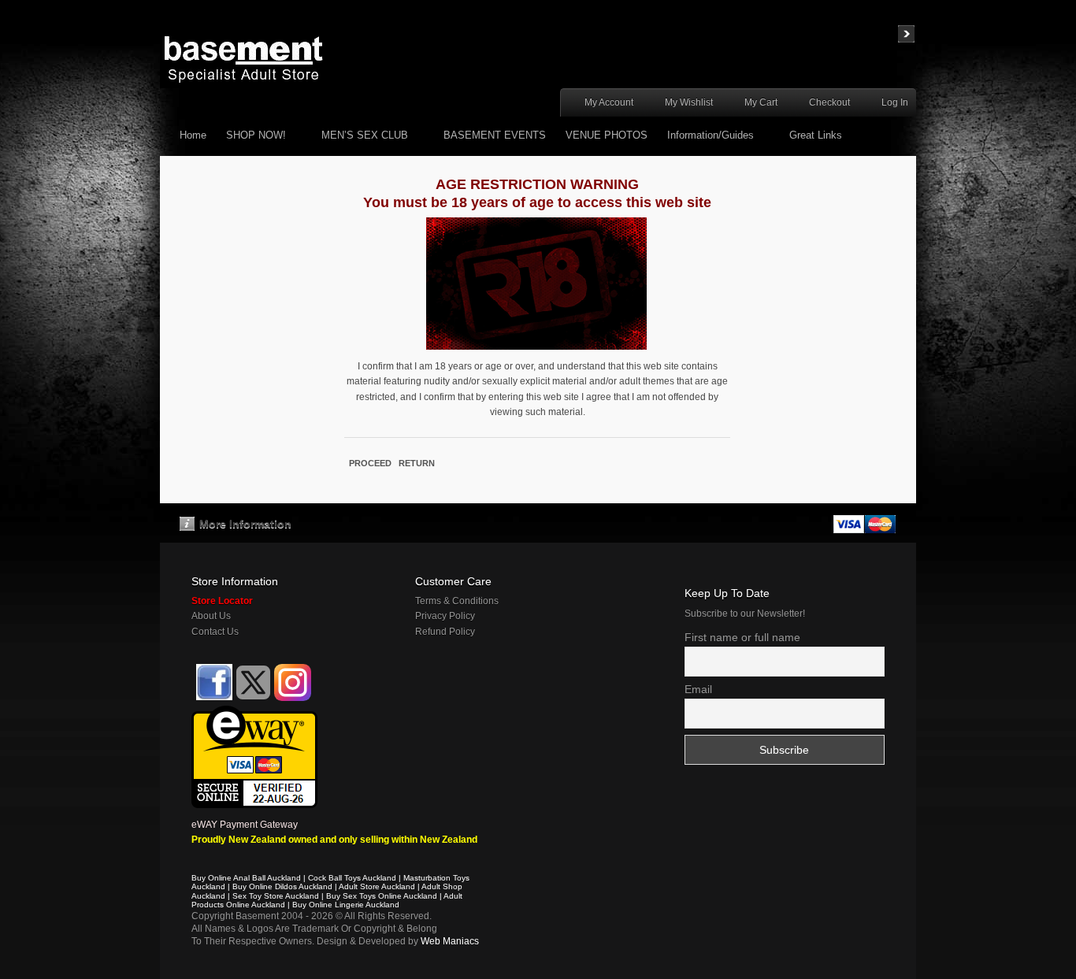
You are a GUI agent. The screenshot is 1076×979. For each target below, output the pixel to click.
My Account (608, 102)
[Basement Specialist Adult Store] (243, 58)
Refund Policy (445, 631)
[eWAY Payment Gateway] (254, 712)
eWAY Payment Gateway (244, 824)
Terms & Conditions (457, 600)
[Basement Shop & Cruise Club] (213, 697)
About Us (211, 615)
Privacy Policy (445, 615)
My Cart (760, 102)
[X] (253, 682)
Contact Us (215, 631)
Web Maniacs (450, 941)
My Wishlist (689, 102)
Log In (894, 102)
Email (698, 689)
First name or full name (742, 637)
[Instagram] (292, 682)
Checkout (829, 102)
